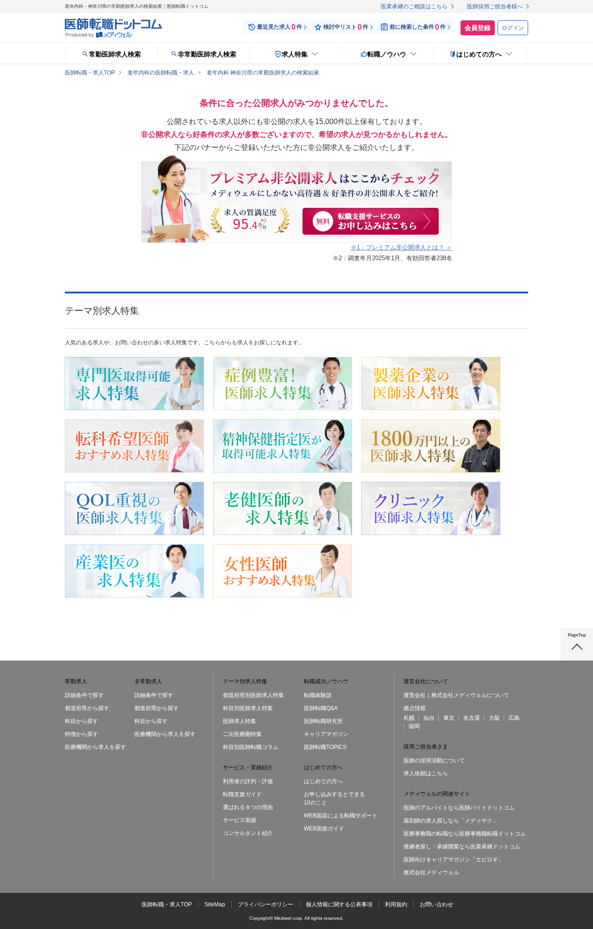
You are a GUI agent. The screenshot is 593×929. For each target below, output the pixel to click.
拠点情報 (415, 708)
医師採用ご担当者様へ (495, 6)
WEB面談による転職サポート (341, 815)
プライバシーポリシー (265, 904)
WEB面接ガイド (324, 828)
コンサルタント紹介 (248, 833)
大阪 (494, 718)
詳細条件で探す (84, 695)
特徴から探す (81, 734)
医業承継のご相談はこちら (414, 6)
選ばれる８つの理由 (248, 807)
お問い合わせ (436, 904)
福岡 (414, 726)
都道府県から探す (87, 708)
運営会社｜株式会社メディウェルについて (456, 695)
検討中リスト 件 (345, 27)
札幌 (409, 718)
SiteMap (214, 904)
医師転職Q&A (321, 708)
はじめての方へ (323, 781)
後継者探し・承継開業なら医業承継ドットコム (462, 846)
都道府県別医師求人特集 (253, 695)
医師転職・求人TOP (167, 904)
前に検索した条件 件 (418, 27)
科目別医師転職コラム (250, 747)
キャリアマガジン (326, 734)
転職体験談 (318, 695)
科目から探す (81, 721)
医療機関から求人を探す (95, 747)
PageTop (577, 635)
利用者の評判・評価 (248, 781)
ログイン (513, 28)
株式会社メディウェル (431, 872)
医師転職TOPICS (325, 747)
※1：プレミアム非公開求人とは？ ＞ (401, 247)
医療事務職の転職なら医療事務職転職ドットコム (465, 833)
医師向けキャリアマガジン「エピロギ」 (454, 859)
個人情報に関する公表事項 (339, 904)
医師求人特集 (239, 721)
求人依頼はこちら (426, 773)
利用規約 (396, 904)
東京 (448, 718)
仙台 (429, 718)
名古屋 (471, 718)
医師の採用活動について (434, 760)
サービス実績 (239, 820)
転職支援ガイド (242, 794)
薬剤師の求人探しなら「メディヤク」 (451, 820)
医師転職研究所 (323, 721)
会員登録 (478, 27)
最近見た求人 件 (279, 27)
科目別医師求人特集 (248, 708)
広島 (514, 718)
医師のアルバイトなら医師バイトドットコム (459, 807)
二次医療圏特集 (242, 734)
